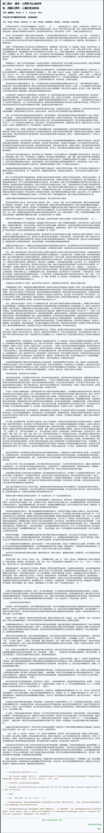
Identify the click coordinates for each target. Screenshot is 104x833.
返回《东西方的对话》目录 (52, 820)
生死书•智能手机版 (94, 824)
